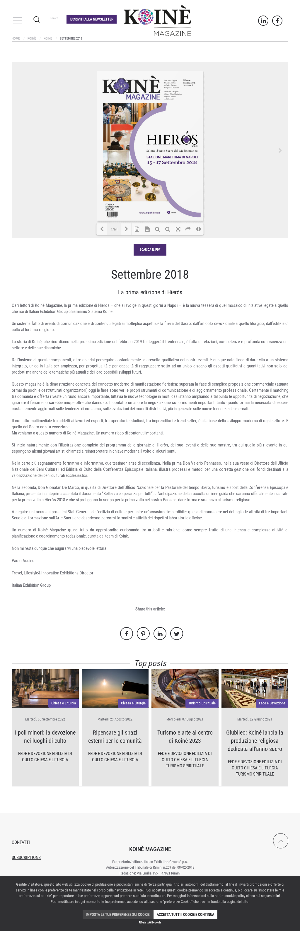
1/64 (114, 229)
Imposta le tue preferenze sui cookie (117, 914)
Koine (48, 38)
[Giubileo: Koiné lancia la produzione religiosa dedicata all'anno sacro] (255, 688)
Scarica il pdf (150, 249)
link (278, 896)
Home (16, 38)
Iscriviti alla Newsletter (91, 19)
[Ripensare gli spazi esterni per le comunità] (115, 688)
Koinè (32, 38)
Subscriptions (26, 857)
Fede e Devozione (34, 753)
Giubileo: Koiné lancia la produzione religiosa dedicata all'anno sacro (254, 740)
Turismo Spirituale (202, 703)
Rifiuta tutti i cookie (150, 922)
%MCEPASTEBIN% (13, 13)
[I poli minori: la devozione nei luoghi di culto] (45, 688)
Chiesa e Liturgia (63, 703)
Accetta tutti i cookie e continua (185, 914)
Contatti (21, 842)
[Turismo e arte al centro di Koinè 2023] (185, 688)
